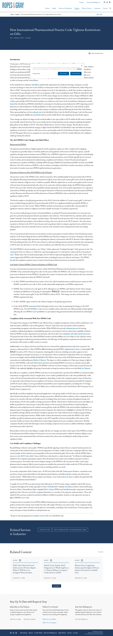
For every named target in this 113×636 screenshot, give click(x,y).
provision (32, 213)
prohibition (25, 291)
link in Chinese (39, 360)
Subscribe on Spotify (29, 619)
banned (12, 104)
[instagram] (104, 2)
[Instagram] (10, 632)
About (47, 8)
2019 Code (25, 456)
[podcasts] (110, 2)
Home (12, 14)
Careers (105, 8)
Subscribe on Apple (15, 619)
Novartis (13, 489)
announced (33, 306)
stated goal (14, 252)
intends (13, 260)
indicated (64, 474)
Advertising (23, 633)
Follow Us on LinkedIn (49, 619)
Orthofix (50, 486)
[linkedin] (107, 2)
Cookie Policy (38, 633)
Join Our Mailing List (93, 2)
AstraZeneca (69, 486)
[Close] (81, 65)
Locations (97, 8)
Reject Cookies (63, 73)
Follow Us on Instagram (49, 622)
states (32, 206)
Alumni (30, 633)
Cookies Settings (36, 73)
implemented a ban (72, 349)
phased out (37, 112)
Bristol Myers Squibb (35, 489)
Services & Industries (65, 8)
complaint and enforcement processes (76, 334)
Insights (76, 8)
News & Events (86, 8)
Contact (81, 2)
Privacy (69, 633)
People (54, 8)
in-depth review (38, 515)
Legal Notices (62, 633)
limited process (72, 328)
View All (100, 552)
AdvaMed (35, 84)
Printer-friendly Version (97, 53)
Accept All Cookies (76, 73)
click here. (79, 69)
